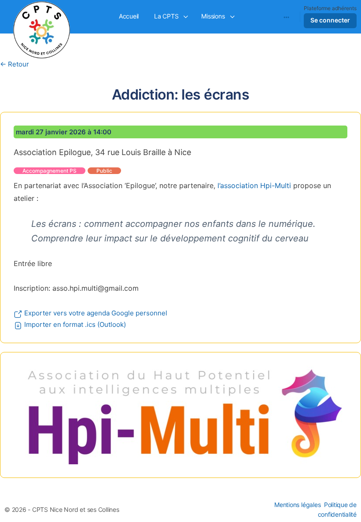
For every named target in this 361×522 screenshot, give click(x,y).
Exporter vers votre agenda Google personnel (94, 313)
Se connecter (330, 20)
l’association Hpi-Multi (254, 185)
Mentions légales (297, 504)
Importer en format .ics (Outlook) (74, 324)
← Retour (14, 64)
